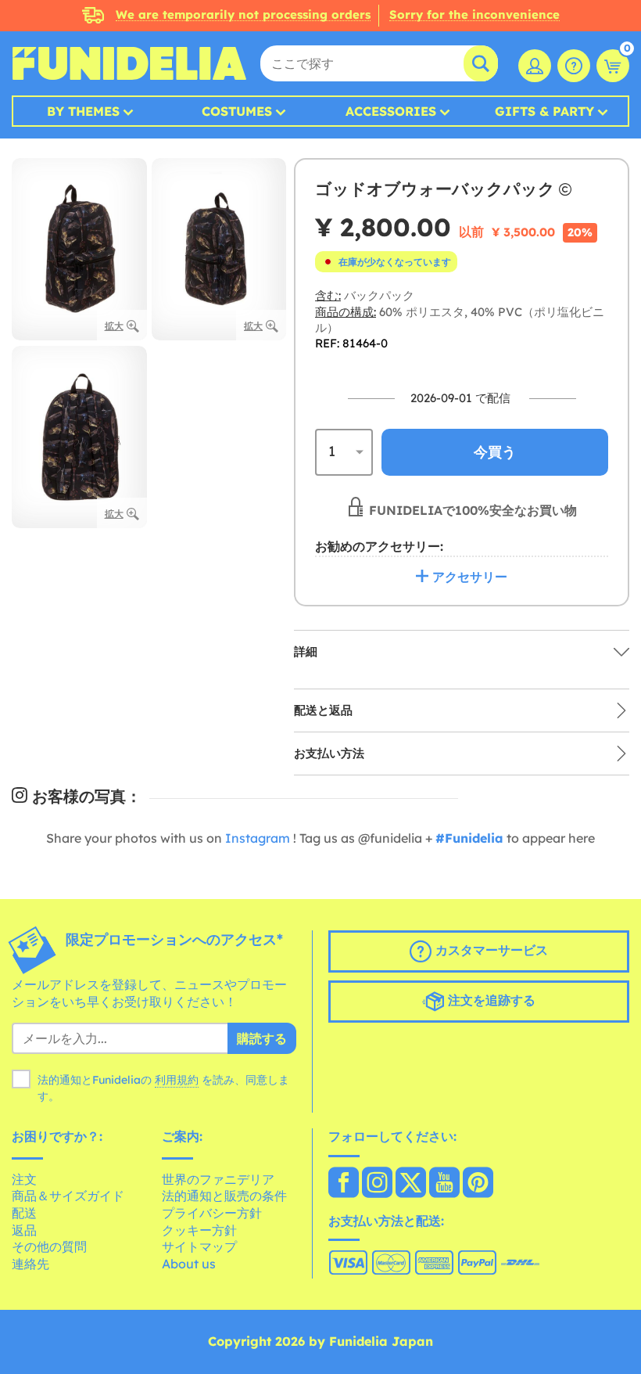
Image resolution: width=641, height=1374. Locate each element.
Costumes (237, 111)
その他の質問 (49, 1246)
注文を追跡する (489, 1000)
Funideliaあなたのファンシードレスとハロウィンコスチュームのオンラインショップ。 (129, 63)
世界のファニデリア (218, 1179)
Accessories (391, 111)
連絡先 (30, 1263)
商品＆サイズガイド (68, 1195)
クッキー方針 (199, 1230)
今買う (495, 452)
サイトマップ (199, 1246)
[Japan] (343, 1184)
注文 (24, 1179)
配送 (24, 1213)
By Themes (83, 111)
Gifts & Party (544, 111)
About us (189, 1263)
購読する (262, 1038)
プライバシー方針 (212, 1213)
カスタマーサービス (490, 950)
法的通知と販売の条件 (224, 1195)
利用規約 (177, 1080)
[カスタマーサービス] (573, 65)
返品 (24, 1230)
